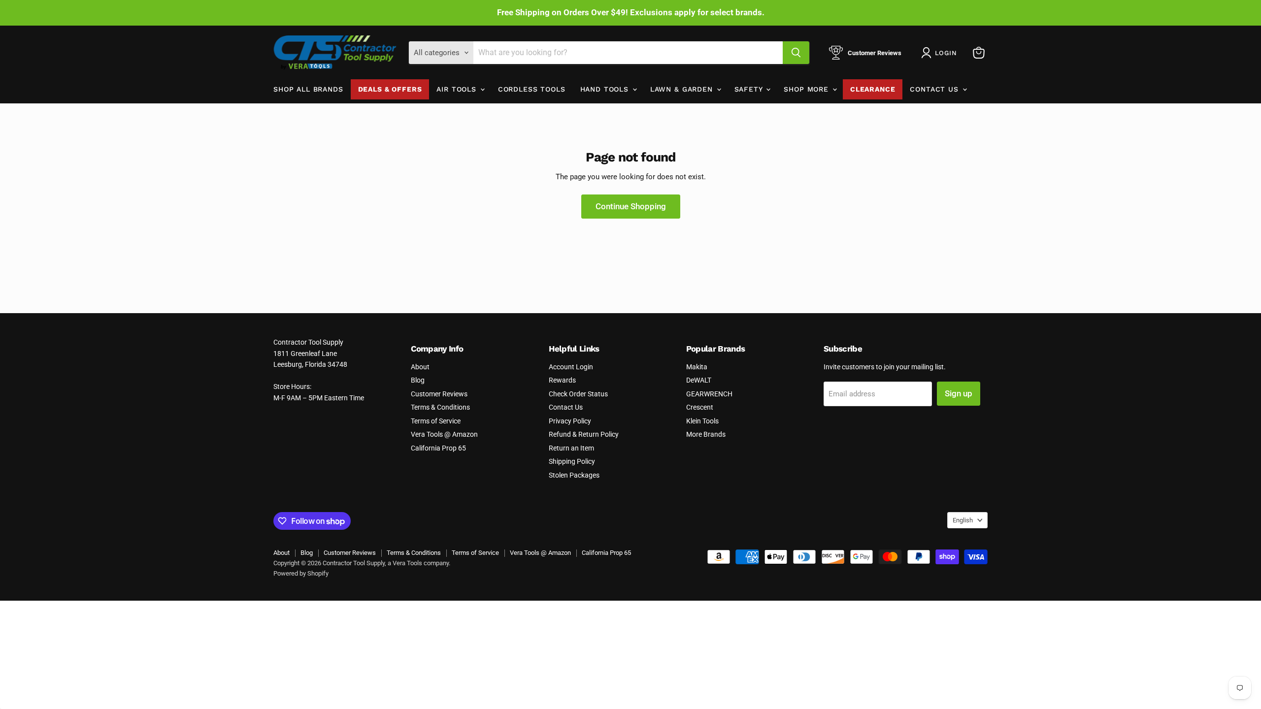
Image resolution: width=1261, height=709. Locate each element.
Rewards (562, 380)
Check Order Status (578, 394)
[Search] (796, 52)
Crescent (699, 407)
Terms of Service (436, 421)
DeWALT (698, 380)
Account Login (571, 367)
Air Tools (457, 89)
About (420, 367)
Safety (749, 89)
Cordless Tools (531, 89)
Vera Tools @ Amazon (444, 434)
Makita (696, 367)
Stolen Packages (574, 475)
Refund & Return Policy (584, 434)
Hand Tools (605, 89)
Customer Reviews (439, 394)
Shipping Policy (572, 461)
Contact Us (935, 89)
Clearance (873, 89)
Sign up (958, 393)
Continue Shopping (631, 206)
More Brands (706, 434)
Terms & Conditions (440, 407)
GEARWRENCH (709, 394)
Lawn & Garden (683, 89)
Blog (418, 380)
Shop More (807, 89)
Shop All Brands (308, 89)
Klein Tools (702, 421)
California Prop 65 (438, 448)
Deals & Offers (390, 89)
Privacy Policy (570, 421)
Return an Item (571, 448)
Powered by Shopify (301, 573)
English (963, 520)
